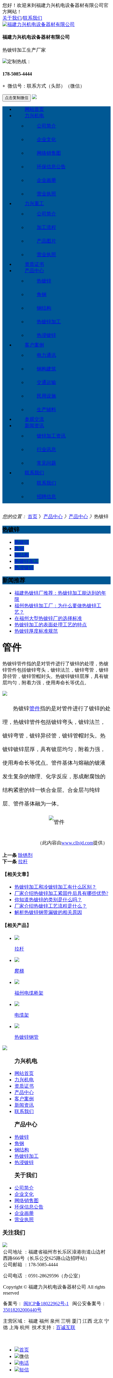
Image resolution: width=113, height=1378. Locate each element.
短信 (24, 1369)
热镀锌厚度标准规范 (36, 631)
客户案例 (34, 344)
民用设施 (46, 396)
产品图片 (46, 241)
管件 (34, 708)
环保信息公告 (51, 166)
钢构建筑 (46, 368)
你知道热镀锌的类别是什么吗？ (48, 899)
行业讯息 (46, 449)
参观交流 (34, 419)
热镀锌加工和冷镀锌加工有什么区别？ (55, 886)
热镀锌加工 (49, 321)
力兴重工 (34, 203)
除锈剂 (25, 855)
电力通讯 (46, 355)
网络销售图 (49, 153)
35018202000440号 (22, 1309)
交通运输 (46, 382)
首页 (32, 516)
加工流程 (46, 227)
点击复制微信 (16, 97)
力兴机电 (34, 115)
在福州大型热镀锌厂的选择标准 (48, 618)
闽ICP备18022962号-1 (46, 1303)
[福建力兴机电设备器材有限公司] (38, 24)
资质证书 (34, 264)
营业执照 (46, 193)
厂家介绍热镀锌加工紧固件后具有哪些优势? (61, 893)
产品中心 (34, 270)
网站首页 (34, 109)
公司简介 (46, 125)
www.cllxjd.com (77, 842)
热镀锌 (44, 280)
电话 (24, 1363)
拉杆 (23, 861)
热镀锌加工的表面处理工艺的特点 (50, 624)
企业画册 (46, 180)
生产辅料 (46, 409)
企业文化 (46, 139)
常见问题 (46, 463)
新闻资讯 (34, 425)
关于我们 (12, 18)
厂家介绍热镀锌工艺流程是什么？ (50, 905)
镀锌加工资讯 (51, 435)
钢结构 (44, 308)
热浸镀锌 (46, 335)
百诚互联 (65, 1327)
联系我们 (32, 18)
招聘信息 (46, 496)
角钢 (41, 294)
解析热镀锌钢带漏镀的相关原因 (48, 912)
